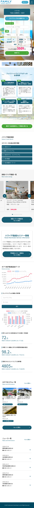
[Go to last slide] (4, 196)
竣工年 (21, 42)
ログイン (26, 2)
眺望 (15, 44)
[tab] (12, 214)
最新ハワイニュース (7, 404)
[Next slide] (29, 196)
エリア (9, 39)
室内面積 (9, 42)
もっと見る (27, 383)
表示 (17, 306)
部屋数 (21, 39)
